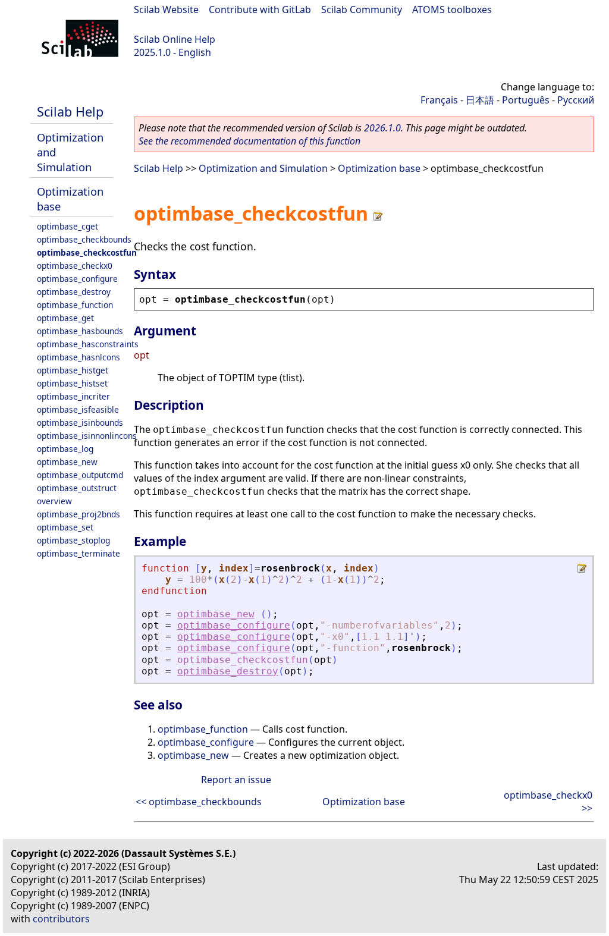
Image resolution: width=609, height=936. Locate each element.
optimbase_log (65, 448)
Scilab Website (166, 9)
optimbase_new (67, 461)
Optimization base (379, 168)
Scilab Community (361, 9)
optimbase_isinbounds (80, 422)
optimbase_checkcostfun (87, 252)
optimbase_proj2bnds (78, 514)
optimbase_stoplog (73, 540)
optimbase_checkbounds (84, 239)
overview (54, 501)
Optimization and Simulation (263, 168)
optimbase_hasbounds (80, 331)
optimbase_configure (77, 278)
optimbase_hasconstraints (88, 344)
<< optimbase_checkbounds (199, 801)
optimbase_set (65, 527)
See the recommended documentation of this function (249, 140)
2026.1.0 (382, 127)
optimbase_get (65, 317)
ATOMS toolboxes (452, 9)
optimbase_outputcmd (80, 474)
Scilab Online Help (174, 39)
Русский (575, 99)
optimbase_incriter (73, 396)
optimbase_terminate (78, 553)
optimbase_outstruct (77, 488)
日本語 (480, 99)
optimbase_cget (67, 226)
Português (526, 99)
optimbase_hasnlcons (78, 357)
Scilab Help (70, 111)
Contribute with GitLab (260, 9)
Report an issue (236, 779)
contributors (61, 918)
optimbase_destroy (74, 291)
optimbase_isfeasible (78, 409)
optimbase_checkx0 (74, 265)
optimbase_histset (72, 383)
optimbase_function (75, 304)
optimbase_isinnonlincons (87, 435)
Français (439, 99)
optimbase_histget (72, 370)
